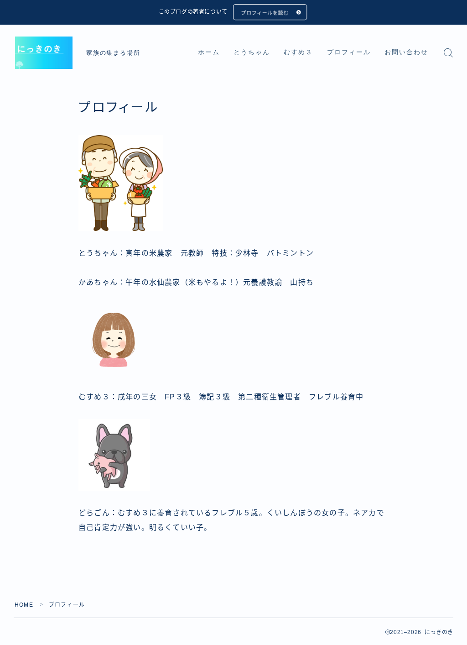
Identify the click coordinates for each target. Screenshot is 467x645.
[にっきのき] (44, 53)
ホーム (209, 52)
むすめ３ (298, 52)
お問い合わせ (406, 52)
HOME (24, 605)
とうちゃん (252, 52)
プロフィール (349, 52)
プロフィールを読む (264, 13)
